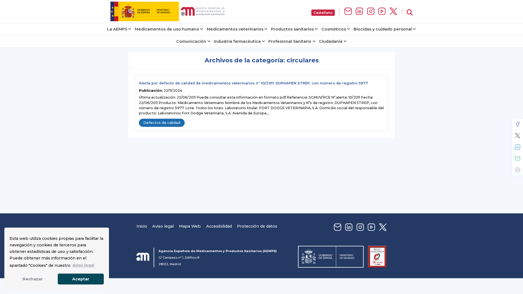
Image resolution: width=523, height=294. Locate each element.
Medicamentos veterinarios (235, 29)
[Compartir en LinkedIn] (517, 147)
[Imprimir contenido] (517, 169)
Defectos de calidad (161, 123)
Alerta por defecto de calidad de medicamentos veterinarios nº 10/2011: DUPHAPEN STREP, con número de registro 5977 (253, 83)
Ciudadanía (330, 41)
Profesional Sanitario (289, 41)
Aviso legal (163, 226)
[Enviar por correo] (517, 158)
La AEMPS (117, 29)
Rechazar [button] (33, 279)
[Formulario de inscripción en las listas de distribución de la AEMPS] (348, 11)
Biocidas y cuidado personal (383, 29)
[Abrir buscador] (410, 13)
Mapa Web (190, 226)
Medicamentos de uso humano (167, 29)
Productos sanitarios (292, 29)
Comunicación (191, 41)
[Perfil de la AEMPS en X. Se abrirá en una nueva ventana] (393, 11)
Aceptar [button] (80, 279)
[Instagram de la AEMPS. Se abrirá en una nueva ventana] (370, 11)
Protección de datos (257, 226)
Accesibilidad (219, 226)
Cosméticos (333, 29)
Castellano (323, 13)
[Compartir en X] (517, 135)
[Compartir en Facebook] (517, 124)
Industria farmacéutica (237, 41)
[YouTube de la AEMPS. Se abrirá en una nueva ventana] (382, 11)
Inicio (141, 226)
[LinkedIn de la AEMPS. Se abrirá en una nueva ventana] (359, 11)
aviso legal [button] (83, 265)
